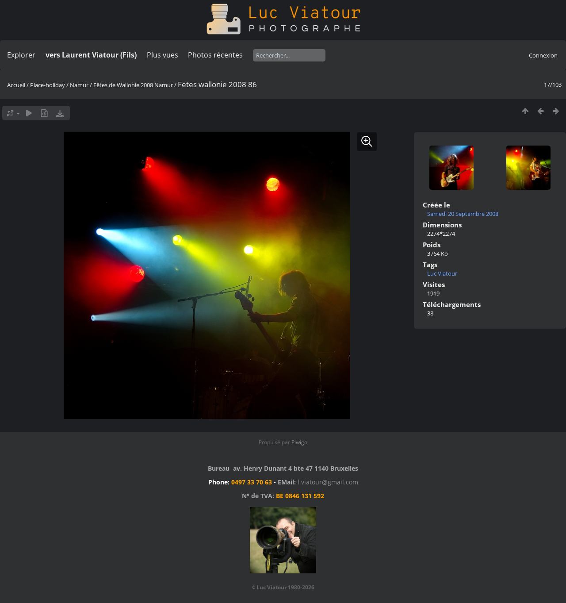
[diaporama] (29, 113)
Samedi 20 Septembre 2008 (462, 214)
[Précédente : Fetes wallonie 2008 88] (540, 111)
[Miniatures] (525, 111)
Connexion (543, 55)
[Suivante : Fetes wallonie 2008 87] (556, 111)
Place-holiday (47, 85)
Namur (79, 85)
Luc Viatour (442, 273)
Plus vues (162, 55)
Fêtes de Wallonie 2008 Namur (133, 85)
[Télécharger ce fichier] (60, 113)
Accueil (16, 85)
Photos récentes (215, 55)
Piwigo (299, 442)
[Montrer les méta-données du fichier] (44, 113)
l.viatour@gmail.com (328, 482)
